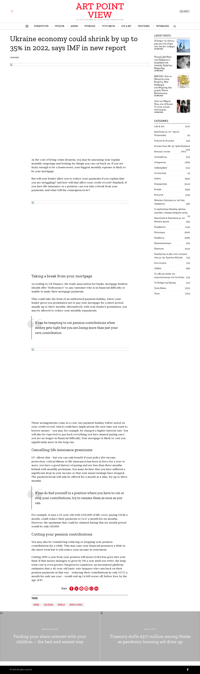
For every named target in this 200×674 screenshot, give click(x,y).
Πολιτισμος (159, 232)
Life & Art (159, 126)
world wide (76, 604)
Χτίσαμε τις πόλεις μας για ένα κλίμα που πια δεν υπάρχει (164, 43)
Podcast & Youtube (164, 140)
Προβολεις (159, 237)
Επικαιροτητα (160, 184)
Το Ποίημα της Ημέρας (165, 282)
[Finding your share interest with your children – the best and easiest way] (50, 636)
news (36, 604)
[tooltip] (12, 11)
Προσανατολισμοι (162, 243)
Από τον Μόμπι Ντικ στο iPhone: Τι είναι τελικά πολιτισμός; (163, 105)
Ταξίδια (157, 268)
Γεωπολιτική (160, 173)
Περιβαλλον (160, 227)
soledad (48, 604)
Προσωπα (159, 248)
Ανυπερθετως (160, 156)
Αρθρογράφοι (160, 167)
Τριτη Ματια (160, 288)
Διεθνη (157, 178)
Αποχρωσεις (160, 162)
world (61, 604)
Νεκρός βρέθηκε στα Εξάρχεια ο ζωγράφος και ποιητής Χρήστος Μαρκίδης (163, 62)
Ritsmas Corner (162, 151)
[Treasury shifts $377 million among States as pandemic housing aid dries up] (150, 636)
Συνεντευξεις (160, 263)
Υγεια (156, 293)
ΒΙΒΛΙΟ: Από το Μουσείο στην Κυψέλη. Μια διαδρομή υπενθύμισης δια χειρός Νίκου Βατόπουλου (163, 85)
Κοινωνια (158, 194)
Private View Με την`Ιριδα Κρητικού (172, 146)
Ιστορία (157, 189)
